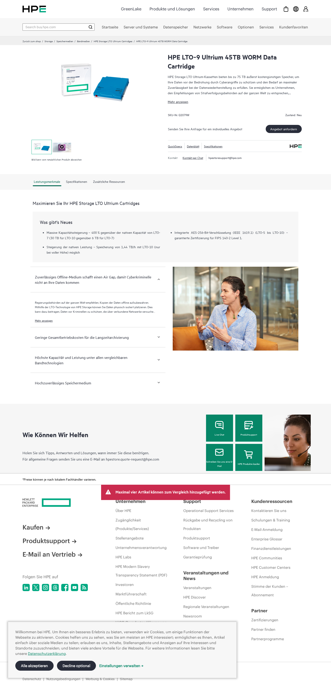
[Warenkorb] (286, 8)
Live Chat (219, 434)
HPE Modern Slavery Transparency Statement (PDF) (141, 570)
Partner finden (263, 629)
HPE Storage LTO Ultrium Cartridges (113, 41)
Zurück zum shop (32, 41)
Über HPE (123, 510)
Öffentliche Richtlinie (133, 603)
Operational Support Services (208, 510)
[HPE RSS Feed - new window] (84, 587)
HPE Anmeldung (265, 577)
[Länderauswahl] (296, 8)
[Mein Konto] (305, 8)
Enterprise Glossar (266, 539)
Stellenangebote (130, 538)
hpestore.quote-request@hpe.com (132, 459)
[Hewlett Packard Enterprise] (34, 8)
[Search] (90, 27)
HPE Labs (123, 557)
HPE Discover (194, 597)
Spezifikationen (213, 146)
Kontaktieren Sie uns (268, 510)
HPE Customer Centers (270, 567)
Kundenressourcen (271, 501)
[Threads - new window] (55, 587)
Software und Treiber (201, 547)
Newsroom (192, 616)
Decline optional (76, 665)
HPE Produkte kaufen (249, 464)
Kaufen (33, 527)
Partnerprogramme (267, 639)
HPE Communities (266, 558)
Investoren (125, 584)
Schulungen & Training (270, 520)
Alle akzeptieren (34, 665)
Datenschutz (32, 679)
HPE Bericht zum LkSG (134, 613)
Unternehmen (240, 8)
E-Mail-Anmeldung (267, 529)
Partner (259, 610)
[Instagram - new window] (45, 587)
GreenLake (131, 8)
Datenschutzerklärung (47, 653)
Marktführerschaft (131, 594)
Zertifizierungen (264, 620)
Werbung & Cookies (100, 679)
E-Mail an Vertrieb (49, 554)
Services (211, 8)
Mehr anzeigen (178, 101)
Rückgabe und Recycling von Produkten (208, 524)
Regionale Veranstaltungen (206, 606)
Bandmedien (83, 41)
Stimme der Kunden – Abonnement (269, 590)
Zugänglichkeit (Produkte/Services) (132, 524)
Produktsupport (248, 434)
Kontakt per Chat (193, 158)
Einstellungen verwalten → (121, 665)
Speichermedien (65, 41)
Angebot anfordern (283, 129)
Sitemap (126, 679)
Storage (49, 41)
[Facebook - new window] (64, 587)
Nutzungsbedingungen (63, 679)
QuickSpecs (175, 146)
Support (269, 8)
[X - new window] (35, 587)
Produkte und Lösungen (172, 8)
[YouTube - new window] (74, 587)
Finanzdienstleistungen (271, 548)
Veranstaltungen (197, 587)
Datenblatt (193, 146)
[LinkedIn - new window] (26, 587)
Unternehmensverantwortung (141, 547)
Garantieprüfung (197, 557)
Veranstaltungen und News (206, 575)
